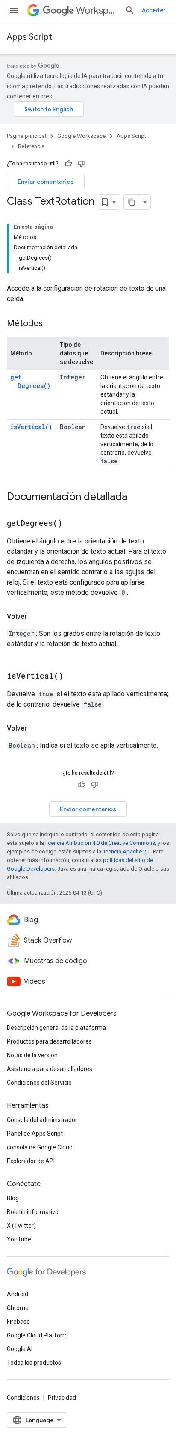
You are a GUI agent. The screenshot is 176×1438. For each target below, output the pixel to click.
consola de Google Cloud (40, 1147)
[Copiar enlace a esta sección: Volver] (35, 617)
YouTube (19, 1239)
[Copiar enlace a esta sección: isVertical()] (73, 676)
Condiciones (23, 1397)
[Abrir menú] (13, 10)
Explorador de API (31, 1161)
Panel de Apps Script (35, 1133)
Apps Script (29, 37)
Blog (13, 1198)
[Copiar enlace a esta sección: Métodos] (51, 324)
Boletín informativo (33, 1211)
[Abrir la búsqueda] (130, 10)
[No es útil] (81, 163)
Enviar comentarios (46, 181)
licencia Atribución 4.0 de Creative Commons (100, 843)
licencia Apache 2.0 (126, 851)
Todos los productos (34, 1362)
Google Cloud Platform (37, 1335)
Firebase (18, 1321)
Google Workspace (81, 136)
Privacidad (62, 1397)
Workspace (97, 10)
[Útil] (68, 163)
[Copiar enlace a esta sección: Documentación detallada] (135, 497)
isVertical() (31, 427)
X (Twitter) (21, 1225)
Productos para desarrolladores (49, 1041)
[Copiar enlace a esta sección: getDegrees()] (73, 524)
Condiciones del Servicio (39, 1082)
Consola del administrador (42, 1119)
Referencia (31, 146)
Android (17, 1294)
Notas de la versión (32, 1055)
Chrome (18, 1307)
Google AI (19, 1349)
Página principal (26, 136)
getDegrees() (30, 381)
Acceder (154, 10)
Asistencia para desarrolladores (49, 1068)
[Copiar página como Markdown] (131, 202)
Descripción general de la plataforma (56, 1027)
